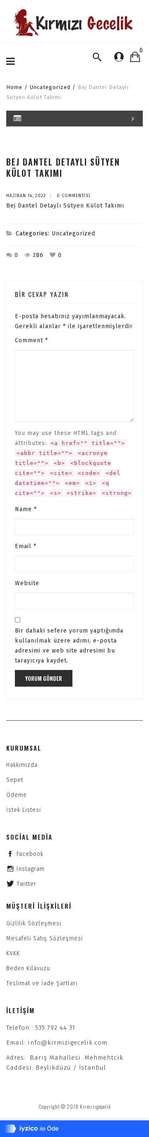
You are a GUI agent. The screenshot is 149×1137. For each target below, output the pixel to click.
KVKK (13, 953)
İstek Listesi (23, 809)
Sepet (14, 780)
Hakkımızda (22, 765)
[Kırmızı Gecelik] (74, 22)
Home (14, 87)
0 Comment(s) (74, 195)
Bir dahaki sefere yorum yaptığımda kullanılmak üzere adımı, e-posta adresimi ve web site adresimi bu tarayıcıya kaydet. (69, 645)
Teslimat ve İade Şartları (41, 983)
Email (25, 546)
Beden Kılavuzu (28, 968)
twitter (26, 883)
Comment (31, 340)
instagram (31, 869)
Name (26, 509)
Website (27, 583)
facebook (30, 854)
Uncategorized (50, 87)
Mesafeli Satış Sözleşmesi (44, 938)
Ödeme (16, 794)
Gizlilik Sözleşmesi (33, 923)
